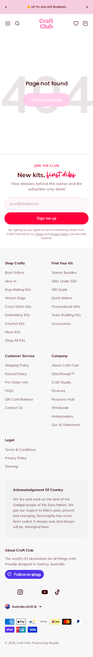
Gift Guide (59, 289)
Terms (40, 234)
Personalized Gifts (66, 306)
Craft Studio (61, 382)
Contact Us (14, 407)
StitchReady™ (63, 374)
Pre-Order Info (16, 382)
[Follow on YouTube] (44, 592)
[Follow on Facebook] (8, 593)
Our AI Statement (66, 424)
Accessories (61, 323)
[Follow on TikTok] (57, 592)
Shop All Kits (15, 340)
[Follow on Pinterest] (32, 593)
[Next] (87, 7)
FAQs (9, 390)
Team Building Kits (66, 315)
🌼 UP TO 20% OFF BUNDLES (46, 7)
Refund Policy (16, 374)
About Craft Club (65, 365)
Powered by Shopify (45, 643)
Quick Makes (62, 298)
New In (10, 281)
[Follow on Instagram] (20, 592)
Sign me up (46, 218)
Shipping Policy (17, 365)
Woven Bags (15, 298)
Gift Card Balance (19, 399)
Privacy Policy (59, 234)
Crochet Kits (15, 323)
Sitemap (11, 466)
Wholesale (60, 407)
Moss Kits (12, 332)
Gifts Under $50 (64, 281)
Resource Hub (63, 399)
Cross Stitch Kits (18, 306)
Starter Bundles (64, 272)
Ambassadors (62, 416)
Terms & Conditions (20, 449)
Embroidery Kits (17, 315)
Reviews (58, 390)
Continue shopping (46, 100)
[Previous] (6, 7)
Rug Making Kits (18, 289)
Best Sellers (14, 272)
